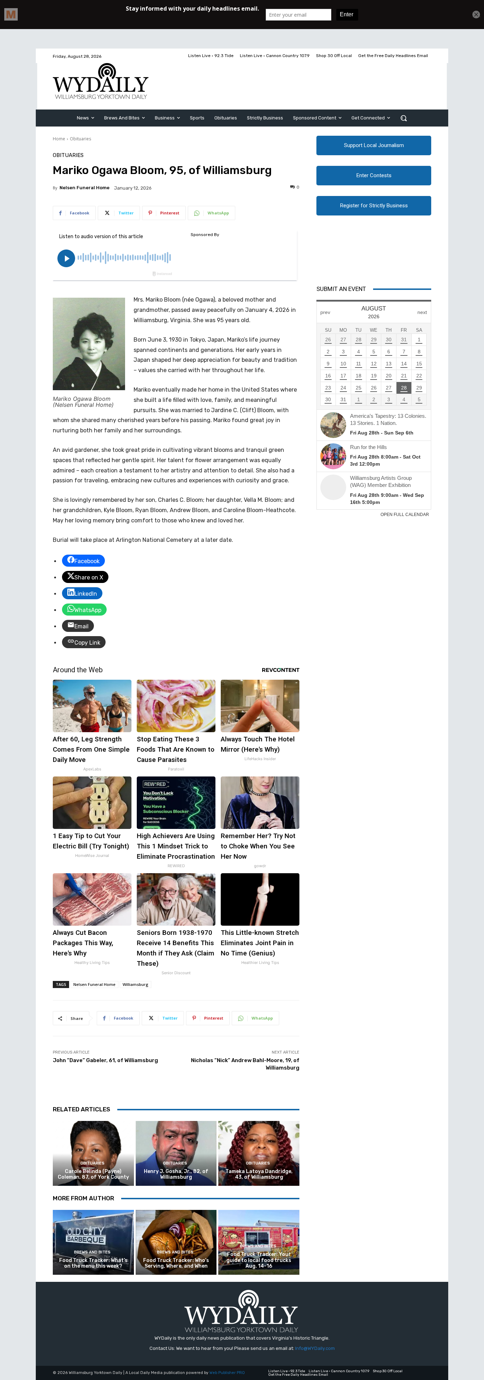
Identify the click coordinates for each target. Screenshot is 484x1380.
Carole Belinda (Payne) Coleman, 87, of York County (93, 1174)
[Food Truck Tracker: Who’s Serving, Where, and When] (176, 1242)
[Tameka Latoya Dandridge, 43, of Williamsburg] (258, 1153)
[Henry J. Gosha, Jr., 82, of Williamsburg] (176, 1153)
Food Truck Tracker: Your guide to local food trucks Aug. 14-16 (258, 1260)
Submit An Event (341, 288)
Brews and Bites (92, 1252)
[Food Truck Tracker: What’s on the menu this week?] (93, 1242)
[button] (403, 118)
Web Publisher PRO (227, 1372)
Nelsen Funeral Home (84, 187)
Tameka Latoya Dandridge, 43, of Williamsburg (259, 1174)
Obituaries (80, 139)
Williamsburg (135, 984)
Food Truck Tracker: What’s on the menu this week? (93, 1263)
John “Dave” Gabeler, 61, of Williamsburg (105, 1060)
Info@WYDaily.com (315, 1348)
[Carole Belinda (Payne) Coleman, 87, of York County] (93, 1153)
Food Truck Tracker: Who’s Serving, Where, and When (176, 1263)
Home (59, 139)
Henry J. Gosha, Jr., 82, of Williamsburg (176, 1174)
